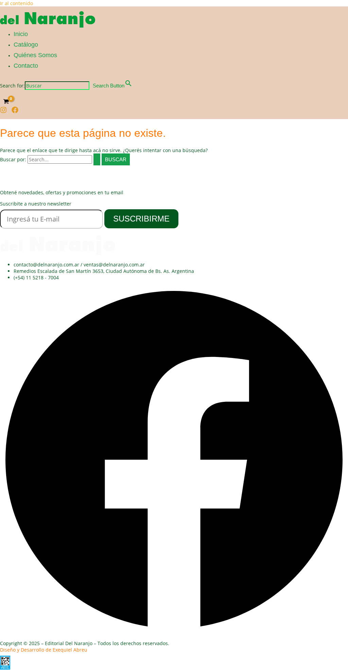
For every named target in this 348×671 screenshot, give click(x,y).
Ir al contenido (16, 3)
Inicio (21, 34)
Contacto (26, 65)
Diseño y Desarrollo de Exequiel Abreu (43, 650)
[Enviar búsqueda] (96, 159)
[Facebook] (15, 111)
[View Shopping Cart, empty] (6, 101)
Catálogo (26, 44)
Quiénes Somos (35, 55)
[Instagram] (3, 111)
